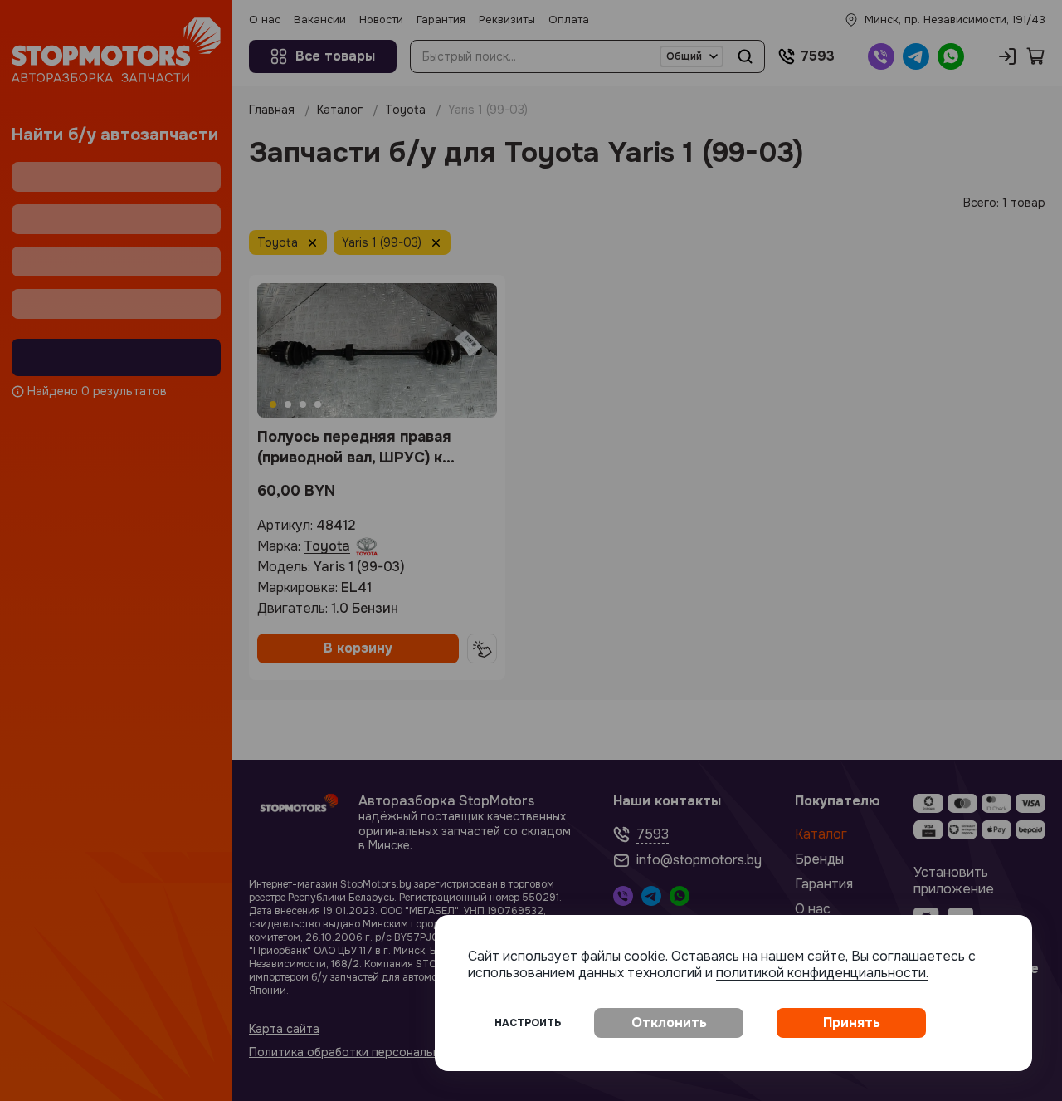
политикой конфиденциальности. (822, 972)
